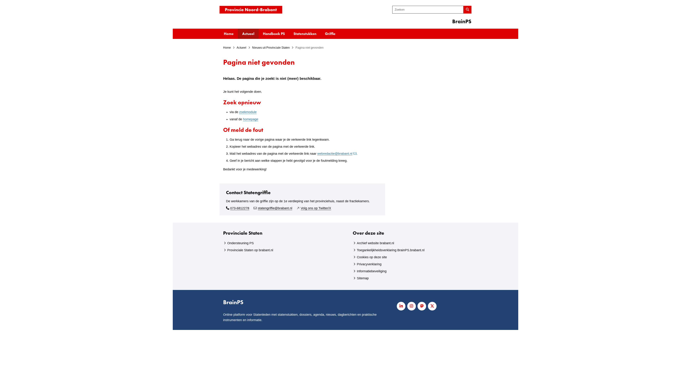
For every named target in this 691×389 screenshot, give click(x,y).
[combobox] (428, 10)
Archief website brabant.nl (375, 243)
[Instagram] (411, 306)
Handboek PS (274, 33)
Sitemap (363, 278)
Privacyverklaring (369, 264)
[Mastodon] (421, 306)
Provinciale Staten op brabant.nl (250, 250)
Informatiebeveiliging (372, 271)
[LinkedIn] (401, 306)
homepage (250, 119)
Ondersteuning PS (240, 243)
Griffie (330, 33)
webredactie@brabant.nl (334, 153)
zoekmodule (248, 112)
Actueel (248, 33)
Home (229, 33)
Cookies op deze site (372, 257)
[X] (432, 306)
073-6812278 (239, 208)
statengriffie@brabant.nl (275, 208)
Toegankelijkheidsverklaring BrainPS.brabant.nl (390, 250)
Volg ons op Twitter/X (316, 208)
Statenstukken (304, 33)
